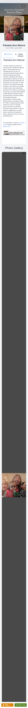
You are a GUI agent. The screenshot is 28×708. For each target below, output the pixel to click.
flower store (6, 126)
